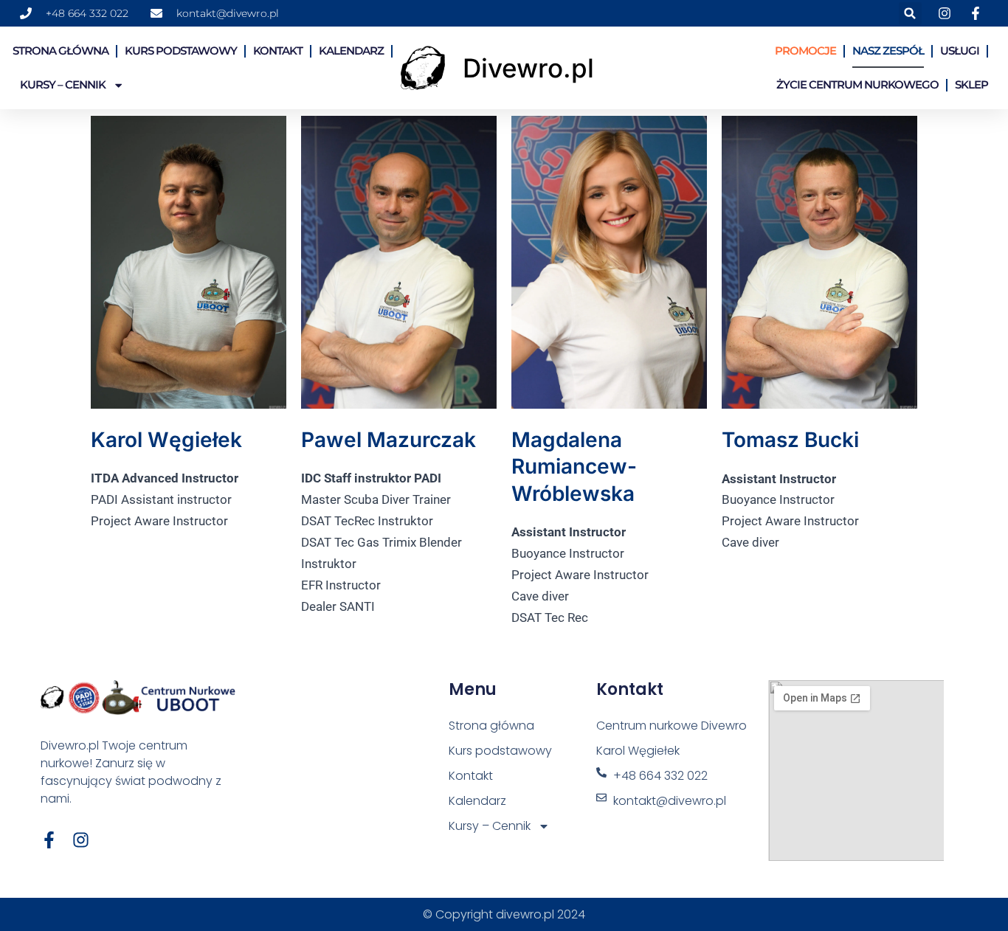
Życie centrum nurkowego (857, 84)
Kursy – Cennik (63, 84)
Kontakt (278, 51)
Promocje (805, 51)
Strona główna (60, 51)
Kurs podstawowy (181, 51)
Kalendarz (351, 51)
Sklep (971, 84)
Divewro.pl (528, 67)
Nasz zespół (888, 51)
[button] (910, 13)
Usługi (959, 51)
